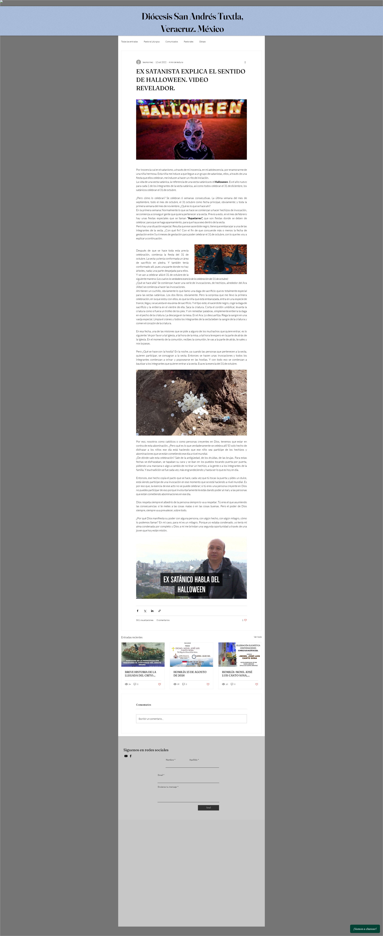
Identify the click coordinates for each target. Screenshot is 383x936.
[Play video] (191, 568)
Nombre (170, 760)
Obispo (202, 41)
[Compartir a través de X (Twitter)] (144, 610)
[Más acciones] (245, 62)
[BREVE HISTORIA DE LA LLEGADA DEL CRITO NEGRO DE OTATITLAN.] (143, 654)
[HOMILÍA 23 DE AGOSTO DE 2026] (191, 654)
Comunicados (171, 41)
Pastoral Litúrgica (151, 41)
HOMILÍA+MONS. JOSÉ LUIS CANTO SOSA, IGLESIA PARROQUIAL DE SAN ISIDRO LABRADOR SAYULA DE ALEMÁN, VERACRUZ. (239, 673)
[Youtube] (126, 756)
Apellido (193, 760)
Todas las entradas (129, 41)
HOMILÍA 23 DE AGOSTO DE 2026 (190, 673)
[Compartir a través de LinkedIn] (152, 610)
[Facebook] (130, 756)
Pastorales (188, 41)
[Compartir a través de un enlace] (159, 610)
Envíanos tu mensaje (167, 787)
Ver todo (258, 637)
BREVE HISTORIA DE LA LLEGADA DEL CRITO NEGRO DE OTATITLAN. (140, 673)
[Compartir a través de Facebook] (137, 610)
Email (160, 775)
